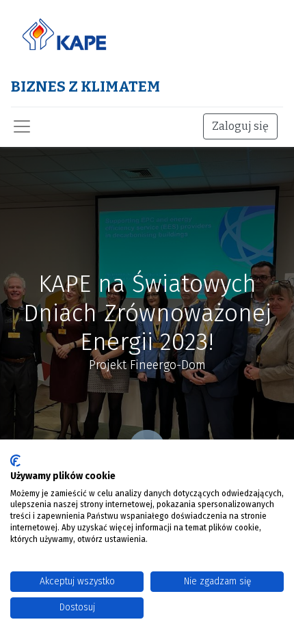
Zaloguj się (240, 126)
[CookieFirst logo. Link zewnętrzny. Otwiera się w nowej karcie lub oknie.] (15, 461)
